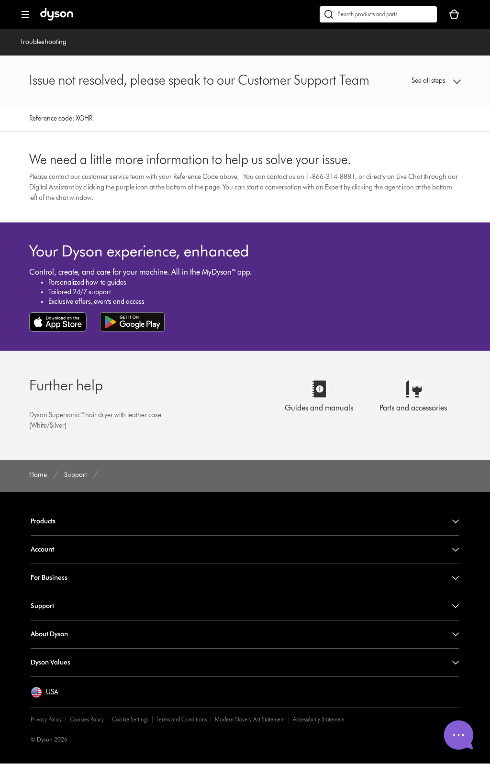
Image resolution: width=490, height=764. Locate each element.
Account (42, 549)
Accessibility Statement (319, 719)
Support (42, 606)
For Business (49, 578)
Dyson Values (50, 662)
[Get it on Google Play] (132, 322)
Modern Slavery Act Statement (250, 719)
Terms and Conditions (181, 719)
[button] (422, 81)
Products (43, 521)
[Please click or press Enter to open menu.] (25, 14)
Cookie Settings (130, 719)
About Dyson (49, 634)
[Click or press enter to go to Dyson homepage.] (56, 18)
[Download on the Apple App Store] (58, 322)
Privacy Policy (46, 719)
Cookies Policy (87, 719)
